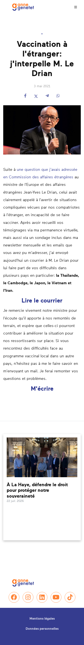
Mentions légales (42, 618)
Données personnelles (42, 628)
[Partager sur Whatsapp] (58, 96)
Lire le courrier (42, 301)
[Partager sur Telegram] (47, 96)
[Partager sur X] (36, 96)
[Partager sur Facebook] (25, 96)
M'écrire (42, 389)
